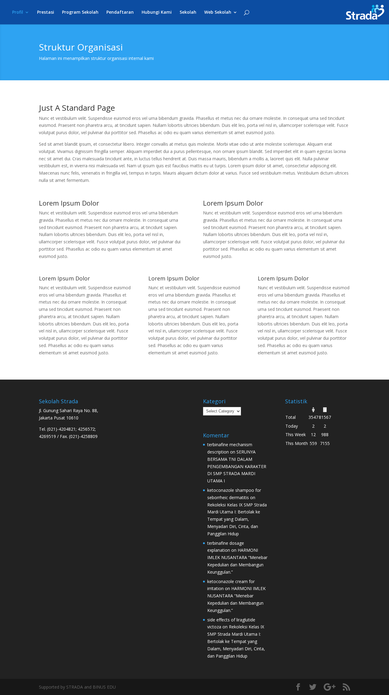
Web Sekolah (217, 12)
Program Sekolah (80, 12)
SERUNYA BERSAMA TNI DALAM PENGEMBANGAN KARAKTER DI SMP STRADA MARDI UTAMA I (236, 466)
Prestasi (45, 12)
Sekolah (188, 12)
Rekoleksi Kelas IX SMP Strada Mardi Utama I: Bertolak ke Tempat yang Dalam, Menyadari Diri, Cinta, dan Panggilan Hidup (237, 519)
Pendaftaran (120, 12)
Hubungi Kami (157, 12)
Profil (17, 12)
